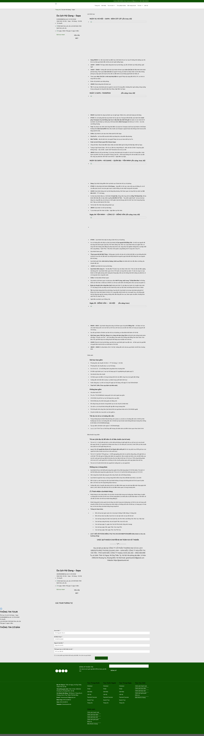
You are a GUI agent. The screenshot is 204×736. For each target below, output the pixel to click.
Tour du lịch (111, 5)
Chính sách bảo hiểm (140, 688)
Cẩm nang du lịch (131, 5)
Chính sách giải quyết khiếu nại (140, 694)
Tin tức (139, 5)
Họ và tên (57, 630)
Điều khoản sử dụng (140, 697)
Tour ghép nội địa (121, 5)
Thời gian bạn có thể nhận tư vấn (63, 649)
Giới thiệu (103, 5)
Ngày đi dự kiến (59, 643)
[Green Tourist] (64, 5)
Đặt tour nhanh (61, 35)
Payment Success (92, 697)
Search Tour (90, 700)
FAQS (88, 689)
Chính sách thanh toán (141, 686)
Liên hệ (146, 5)
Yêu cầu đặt (77, 36)
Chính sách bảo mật (140, 691)
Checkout (89, 686)
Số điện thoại (58, 637)
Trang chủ (97, 5)
